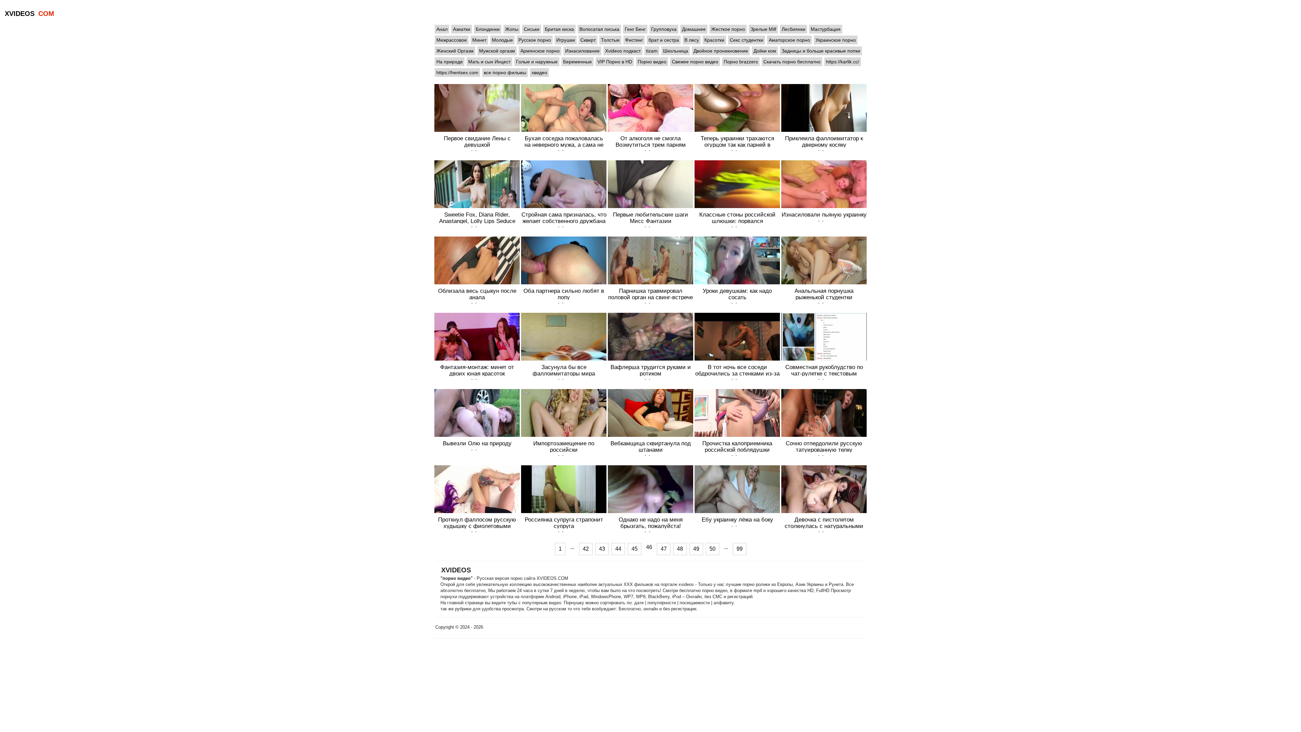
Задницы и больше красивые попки (821, 51)
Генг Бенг (635, 29)
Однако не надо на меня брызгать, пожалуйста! (651, 522)
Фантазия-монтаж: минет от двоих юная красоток (477, 370)
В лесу (691, 40)
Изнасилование (582, 51)
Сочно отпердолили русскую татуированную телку (824, 446)
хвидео (539, 72)
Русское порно (534, 40)
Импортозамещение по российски (563, 446)
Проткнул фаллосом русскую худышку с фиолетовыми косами (477, 525)
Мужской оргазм (497, 51)
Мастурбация (826, 29)
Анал (442, 29)
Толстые (610, 40)
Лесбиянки (793, 29)
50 (712, 549)
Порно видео (652, 61)
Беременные (577, 61)
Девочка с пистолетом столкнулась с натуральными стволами (824, 525)
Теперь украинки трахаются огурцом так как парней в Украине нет (737, 144)
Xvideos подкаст (623, 51)
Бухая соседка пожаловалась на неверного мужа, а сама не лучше (563, 144)
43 (602, 549)
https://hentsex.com (457, 72)
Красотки (714, 40)
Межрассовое (451, 40)
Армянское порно (540, 51)
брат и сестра (663, 40)
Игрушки (565, 40)
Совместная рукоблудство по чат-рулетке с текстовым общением (824, 373)
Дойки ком (764, 51)
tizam (652, 51)
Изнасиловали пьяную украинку (824, 214)
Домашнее (694, 29)
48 (680, 549)
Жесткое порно (728, 29)
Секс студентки (746, 40)
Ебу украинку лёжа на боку (737, 519)
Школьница (675, 51)
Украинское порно (835, 40)
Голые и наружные (537, 61)
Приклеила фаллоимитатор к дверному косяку (824, 141)
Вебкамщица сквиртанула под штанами (651, 446)
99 (740, 549)
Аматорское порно (789, 40)
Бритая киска (559, 29)
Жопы (511, 29)
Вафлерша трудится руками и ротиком (651, 370)
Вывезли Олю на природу (477, 443)
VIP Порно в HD (614, 61)
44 (618, 549)
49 (696, 549)
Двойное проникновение (721, 51)
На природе (449, 61)
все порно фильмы (505, 72)
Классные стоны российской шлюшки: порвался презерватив (737, 220)
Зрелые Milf (763, 29)
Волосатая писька (599, 29)
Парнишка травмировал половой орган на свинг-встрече (650, 294)
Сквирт (588, 40)
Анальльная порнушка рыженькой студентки (823, 294)
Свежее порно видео (695, 61)
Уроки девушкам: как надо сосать (737, 294)
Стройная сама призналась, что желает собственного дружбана (563, 217)
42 (586, 549)
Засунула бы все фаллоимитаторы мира (564, 370)
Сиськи (531, 29)
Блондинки (488, 29)
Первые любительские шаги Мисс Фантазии (650, 217)
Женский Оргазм (455, 51)
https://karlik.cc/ (842, 61)
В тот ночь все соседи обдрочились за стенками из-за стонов (737, 373)
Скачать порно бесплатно (792, 61)
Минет (479, 40)
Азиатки (461, 29)
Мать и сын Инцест (489, 61)
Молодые (502, 40)
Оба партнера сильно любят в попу (563, 294)
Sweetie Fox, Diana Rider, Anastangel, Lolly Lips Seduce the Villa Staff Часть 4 (477, 220)
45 (635, 549)
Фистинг (634, 40)
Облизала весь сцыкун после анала (477, 294)
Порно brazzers (741, 61)
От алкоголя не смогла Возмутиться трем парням (651, 141)
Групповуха (664, 29)
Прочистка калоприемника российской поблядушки (737, 446)
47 (664, 549)
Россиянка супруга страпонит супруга (564, 522)
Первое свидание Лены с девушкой (477, 141)
